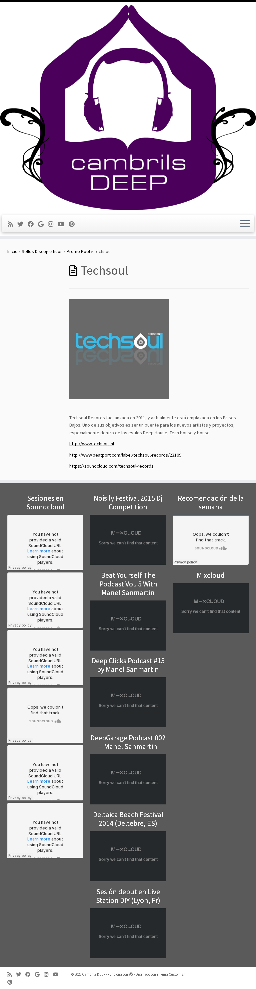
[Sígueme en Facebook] (33, 224)
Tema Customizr (172, 974)
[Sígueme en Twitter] (22, 224)
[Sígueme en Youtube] (63, 224)
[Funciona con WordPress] (131, 973)
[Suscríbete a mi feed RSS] (12, 224)
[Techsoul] (119, 348)
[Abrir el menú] (245, 224)
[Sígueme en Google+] (43, 224)
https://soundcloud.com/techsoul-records (111, 466)
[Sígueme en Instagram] (53, 224)
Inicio (12, 251)
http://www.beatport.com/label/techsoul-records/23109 (125, 455)
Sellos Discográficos (42, 251)
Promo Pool (78, 251)
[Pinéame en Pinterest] (74, 224)
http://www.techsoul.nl (91, 444)
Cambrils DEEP (93, 974)
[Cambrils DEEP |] (128, 107)
